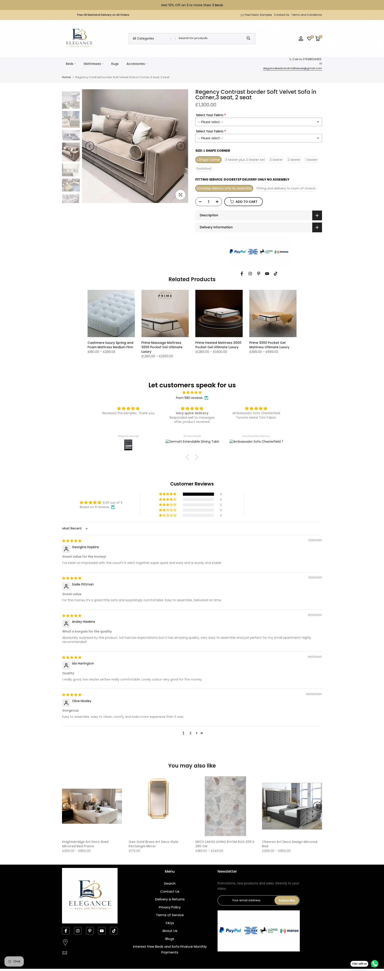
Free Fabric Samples (258, 15)
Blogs (169, 938)
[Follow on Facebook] (242, 274)
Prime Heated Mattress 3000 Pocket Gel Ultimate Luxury (218, 344)
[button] (189, 457)
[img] (192, 392)
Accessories (135, 64)
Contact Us (281, 15)
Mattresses (92, 64)
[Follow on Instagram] (250, 274)
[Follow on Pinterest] (259, 274)
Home (66, 77)
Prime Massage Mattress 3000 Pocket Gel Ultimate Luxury (161, 347)
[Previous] (89, 146)
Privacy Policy (170, 907)
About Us (169, 930)
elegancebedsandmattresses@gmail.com (292, 68)
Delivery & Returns (170, 899)
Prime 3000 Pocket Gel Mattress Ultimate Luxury (269, 344)
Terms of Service (170, 915)
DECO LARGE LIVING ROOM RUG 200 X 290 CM (224, 844)
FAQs (170, 923)
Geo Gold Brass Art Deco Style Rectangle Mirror (153, 844)
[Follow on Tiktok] (276, 274)
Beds (69, 64)
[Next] (180, 146)
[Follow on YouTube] (267, 274)
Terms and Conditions (306, 15)
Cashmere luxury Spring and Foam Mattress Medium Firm (110, 344)
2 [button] (190, 733)
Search (170, 883)
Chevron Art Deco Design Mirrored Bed (289, 844)
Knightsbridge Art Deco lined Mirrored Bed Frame (85, 844)
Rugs (115, 64)
